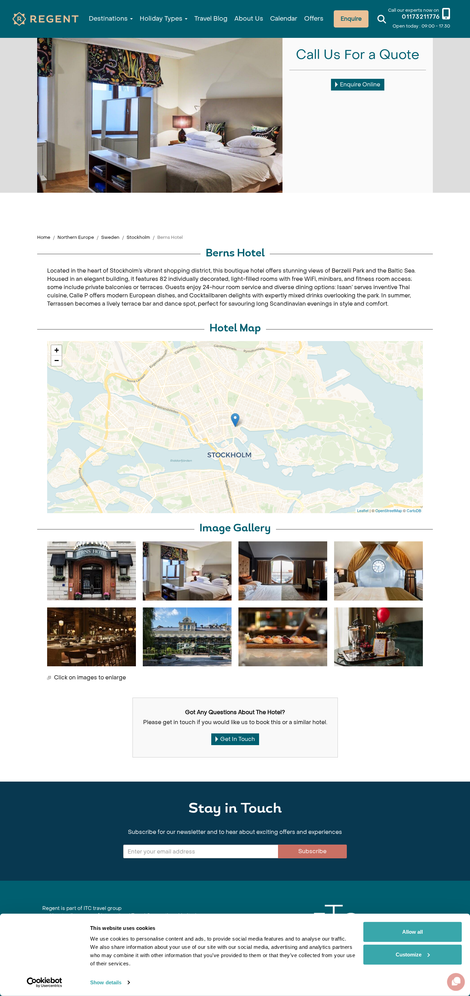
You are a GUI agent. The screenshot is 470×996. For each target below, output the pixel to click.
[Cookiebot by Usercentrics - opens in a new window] (44, 982)
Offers (313, 19)
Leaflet (362, 510)
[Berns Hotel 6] (187, 636)
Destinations (109, 19)
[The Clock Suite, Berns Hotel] (378, 571)
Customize (408, 954)
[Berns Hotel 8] (378, 636)
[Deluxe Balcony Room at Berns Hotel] (282, 571)
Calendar (283, 19)
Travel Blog (210, 19)
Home (43, 237)
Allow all (412, 932)
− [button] (56, 360)
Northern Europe (75, 237)
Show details (105, 982)
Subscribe (312, 851)
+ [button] (56, 350)
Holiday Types (162, 19)
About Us (248, 19)
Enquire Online (360, 84)
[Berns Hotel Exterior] (91, 570)
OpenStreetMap (388, 510)
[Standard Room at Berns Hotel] (187, 571)
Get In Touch (237, 739)
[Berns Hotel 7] (282, 636)
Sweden (110, 237)
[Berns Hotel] (235, 420)
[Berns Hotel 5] (91, 636)
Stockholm (138, 237)
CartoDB (414, 510)
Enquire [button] (351, 18)
